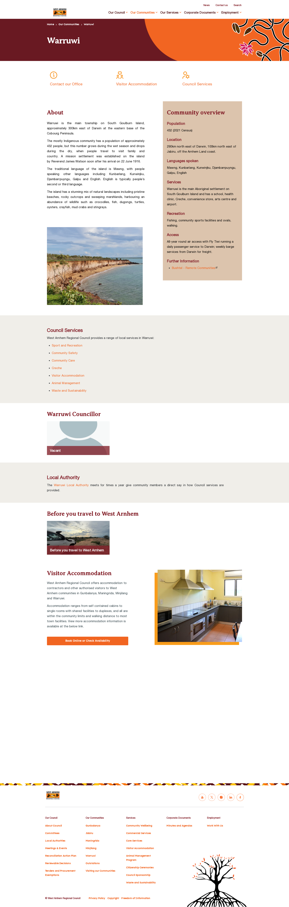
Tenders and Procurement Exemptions (60, 873)
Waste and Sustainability (69, 390)
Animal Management (66, 383)
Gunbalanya (93, 826)
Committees (52, 833)
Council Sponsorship (138, 875)
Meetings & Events (56, 848)
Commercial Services (138, 833)
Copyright (113, 898)
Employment (230, 12)
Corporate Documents (200, 12)
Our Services (169, 12)
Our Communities (143, 12)
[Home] (60, 12)
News (206, 5)
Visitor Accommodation (68, 375)
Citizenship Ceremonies (140, 867)
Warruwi (91, 856)
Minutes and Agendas (179, 826)
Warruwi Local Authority (71, 485)
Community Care (63, 360)
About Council (53, 826)
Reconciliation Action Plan (60, 856)
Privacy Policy (97, 898)
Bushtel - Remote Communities (193, 268)
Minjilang (91, 848)
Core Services (134, 841)
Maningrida (92, 841)
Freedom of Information (135, 898)
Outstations (93, 863)
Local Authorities (55, 841)
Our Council (116, 12)
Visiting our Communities (100, 871)
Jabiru (89, 833)
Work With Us (215, 826)
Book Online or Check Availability (87, 641)
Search (237, 5)
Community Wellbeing (139, 826)
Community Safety (65, 353)
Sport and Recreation (67, 345)
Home (50, 24)
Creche (57, 368)
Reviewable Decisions (58, 863)
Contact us (222, 5)
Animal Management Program (138, 858)
